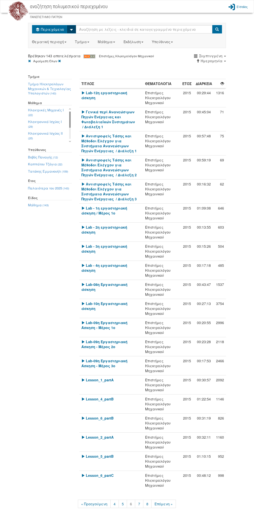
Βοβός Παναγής (43, 157)
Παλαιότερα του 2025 (48, 188)
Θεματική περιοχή (48, 41)
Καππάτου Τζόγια (45, 164)
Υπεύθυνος (161, 41)
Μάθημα (105, 41)
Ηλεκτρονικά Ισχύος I (45, 123)
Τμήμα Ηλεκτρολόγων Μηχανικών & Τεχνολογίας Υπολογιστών (49, 88)
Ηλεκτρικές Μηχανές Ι (46, 112)
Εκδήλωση (132, 41)
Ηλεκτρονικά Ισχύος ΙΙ (45, 135)
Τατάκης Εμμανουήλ (48, 171)
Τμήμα (81, 41)
